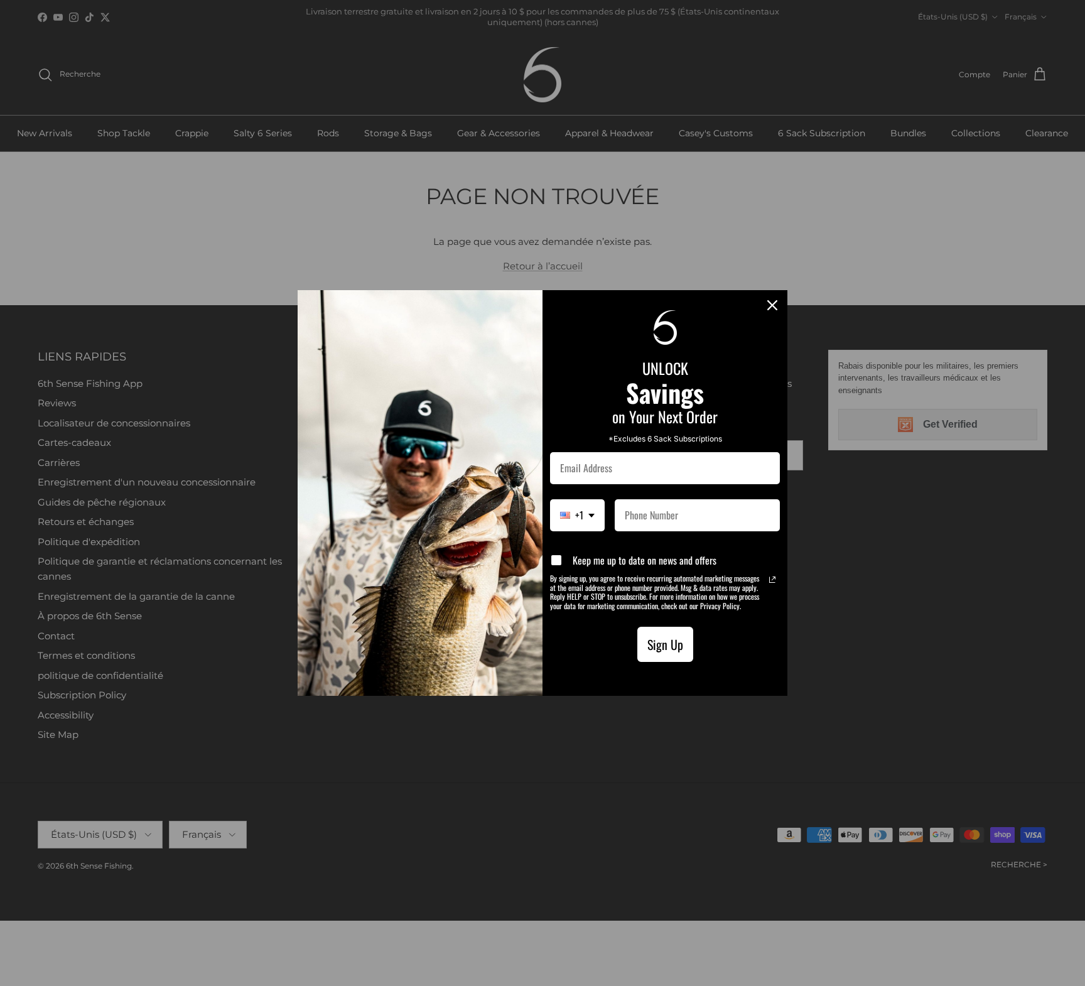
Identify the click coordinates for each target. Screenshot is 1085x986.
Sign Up (665, 644)
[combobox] (577, 515)
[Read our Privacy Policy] (772, 579)
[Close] (772, 305)
